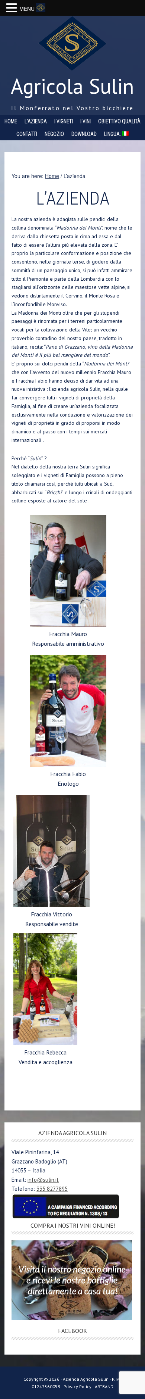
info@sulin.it (43, 1179)
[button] (12, 8)
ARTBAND (104, 1386)
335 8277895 (52, 1188)
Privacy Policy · (79, 1386)
